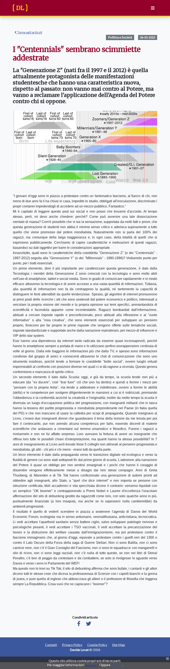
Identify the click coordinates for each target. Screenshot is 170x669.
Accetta (116, 665)
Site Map (118, 645)
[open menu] (152, 8)
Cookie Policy (97, 645)
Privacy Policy (72, 645)
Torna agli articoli (29, 32)
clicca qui (91, 665)
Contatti (51, 645)
